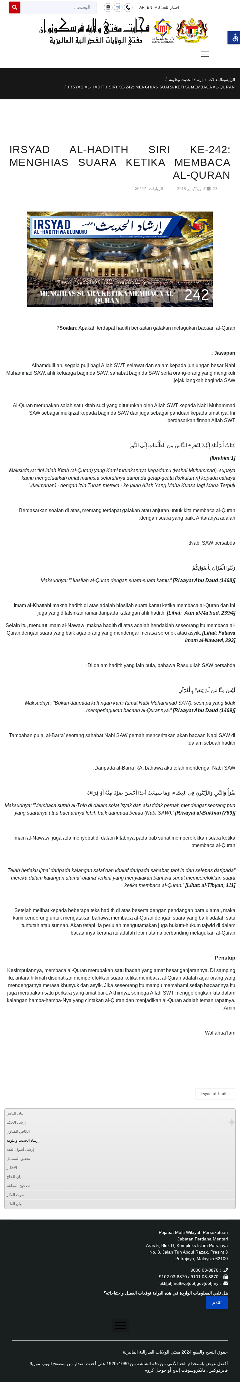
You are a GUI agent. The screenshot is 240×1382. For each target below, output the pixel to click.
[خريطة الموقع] (108, 7)
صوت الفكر (15, 1195)
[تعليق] (118, 7)
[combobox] (58, 7)
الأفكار (12, 1167)
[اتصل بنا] (128, 7)
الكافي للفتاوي (18, 1131)
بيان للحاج (14, 1177)
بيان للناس (15, 1113)
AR (142, 7)
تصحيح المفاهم (18, 1186)
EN (149, 7)
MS (157, 7)
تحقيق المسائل (18, 1158)
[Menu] (120, 54)
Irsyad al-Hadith (215, 1094)
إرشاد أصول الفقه (20, 1149)
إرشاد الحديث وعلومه (23, 1140)
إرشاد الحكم (16, 1122)
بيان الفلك (14, 1204)
